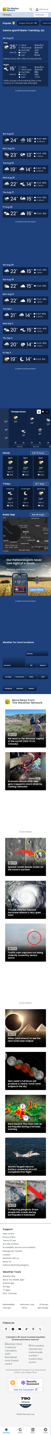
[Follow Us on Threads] (33, 1329)
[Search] (31, 9)
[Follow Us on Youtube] (19, 1329)
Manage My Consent (12, 1251)
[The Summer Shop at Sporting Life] (42, 685)
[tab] (39, 412)
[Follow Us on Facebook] (6, 1329)
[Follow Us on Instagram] (13, 1329)
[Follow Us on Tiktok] (26, 1329)
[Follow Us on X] (40, 1329)
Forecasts (39, 14)
